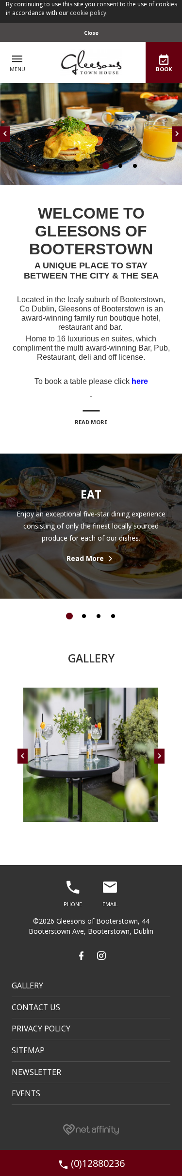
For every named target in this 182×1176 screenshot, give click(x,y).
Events (26, 1093)
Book (164, 69)
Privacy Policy (41, 1028)
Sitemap (28, 1050)
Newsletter (36, 1072)
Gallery (27, 985)
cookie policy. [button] (89, 13)
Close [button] (91, 32)
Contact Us (36, 1007)
